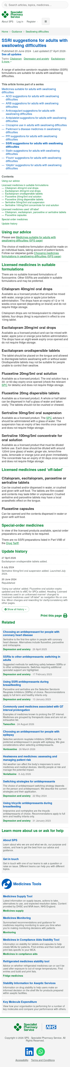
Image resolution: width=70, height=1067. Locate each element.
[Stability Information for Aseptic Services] (35, 988)
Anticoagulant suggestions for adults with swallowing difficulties (30, 112)
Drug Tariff (12, 543)
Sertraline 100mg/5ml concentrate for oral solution (36, 205)
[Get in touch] (35, 864)
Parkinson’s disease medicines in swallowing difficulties (33, 130)
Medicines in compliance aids (20, 954)
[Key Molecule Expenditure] (35, 1006)
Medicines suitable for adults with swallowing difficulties (29, 90)
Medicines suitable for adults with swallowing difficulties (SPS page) (29, 238)
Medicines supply (13, 910)
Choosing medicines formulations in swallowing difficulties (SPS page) (31, 254)
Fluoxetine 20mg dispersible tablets (35, 199)
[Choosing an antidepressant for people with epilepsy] (35, 740)
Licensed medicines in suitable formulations (35, 185)
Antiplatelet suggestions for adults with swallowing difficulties (36, 119)
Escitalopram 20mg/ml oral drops (34, 190)
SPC (4, 385)
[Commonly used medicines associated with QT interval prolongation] (35, 715)
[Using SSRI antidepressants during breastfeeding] (35, 690)
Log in (20, 21)
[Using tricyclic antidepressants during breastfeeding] (35, 811)
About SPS (7, 21)
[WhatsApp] (40, 1051)
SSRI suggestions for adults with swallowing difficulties (35, 42)
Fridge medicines (13, 975)
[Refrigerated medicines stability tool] (35, 968)
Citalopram (16, 58)
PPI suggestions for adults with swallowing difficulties (31, 137)
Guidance (17, 31)
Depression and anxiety (36, 58)
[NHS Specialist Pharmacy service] (12, 14)
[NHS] (28, 1027)
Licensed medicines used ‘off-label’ (31, 209)
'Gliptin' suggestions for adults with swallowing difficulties (34, 166)
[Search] (6, 4)
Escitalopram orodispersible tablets (35, 193)
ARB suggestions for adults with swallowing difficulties (32, 104)
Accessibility (21, 1060)
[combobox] (35, 4)
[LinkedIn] (29, 1051)
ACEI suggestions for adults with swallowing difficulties (32, 97)
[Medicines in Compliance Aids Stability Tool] (35, 947)
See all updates (11, 54)
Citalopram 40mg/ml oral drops (32, 188)
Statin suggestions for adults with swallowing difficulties (33, 152)
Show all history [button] (18, 609)
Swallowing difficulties (37, 31)
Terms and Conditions (43, 1060)
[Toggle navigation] (46, 21)
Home (5, 31)
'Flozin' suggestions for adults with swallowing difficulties (33, 159)
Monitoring (9, 932)
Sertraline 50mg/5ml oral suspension (35, 202)
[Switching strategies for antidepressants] (35, 788)
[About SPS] (35, 845)
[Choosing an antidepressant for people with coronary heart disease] (35, 640)
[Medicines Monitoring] (35, 925)
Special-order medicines (26, 219)
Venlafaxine (9, 774)
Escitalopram (58, 58)
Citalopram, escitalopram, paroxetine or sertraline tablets (36, 212)
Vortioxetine (10, 749)
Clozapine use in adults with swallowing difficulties (36, 125)
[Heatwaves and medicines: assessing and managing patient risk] (35, 765)
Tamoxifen (9, 724)
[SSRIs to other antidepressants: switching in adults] (35, 665)
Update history (20, 223)
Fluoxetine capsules (26, 215)
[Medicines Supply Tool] (35, 903)
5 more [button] (6, 61)
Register (31, 21)
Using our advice (22, 180)
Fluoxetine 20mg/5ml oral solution (34, 196)
